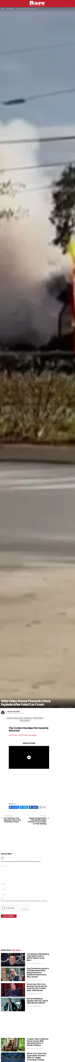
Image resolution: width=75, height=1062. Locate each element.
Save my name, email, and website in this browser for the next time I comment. (24, 901)
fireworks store (28, 718)
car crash (9, 718)
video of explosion (25, 720)
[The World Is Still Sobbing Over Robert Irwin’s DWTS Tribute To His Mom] (13, 960)
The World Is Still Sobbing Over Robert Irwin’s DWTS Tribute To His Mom (38, 957)
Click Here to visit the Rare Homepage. (23, 735)
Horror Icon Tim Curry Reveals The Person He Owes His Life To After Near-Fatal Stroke (37, 987)
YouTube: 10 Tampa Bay (66, 707)
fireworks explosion (18, 718)
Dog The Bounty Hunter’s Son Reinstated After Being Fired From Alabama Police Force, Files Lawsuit (38, 972)
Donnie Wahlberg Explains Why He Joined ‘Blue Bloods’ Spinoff (37, 1000)
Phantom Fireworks (38, 718)
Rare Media (16, 950)
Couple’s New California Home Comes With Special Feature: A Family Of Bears (37, 1042)
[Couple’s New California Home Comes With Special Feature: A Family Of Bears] (13, 1045)
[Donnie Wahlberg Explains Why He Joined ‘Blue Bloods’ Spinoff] (13, 1004)
